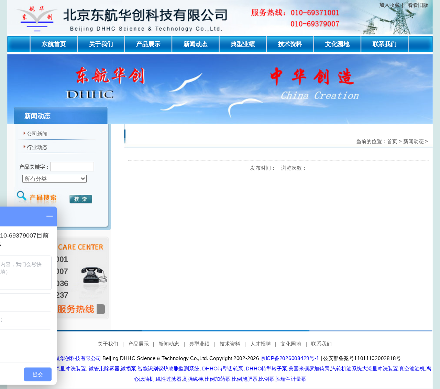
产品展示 (148, 44)
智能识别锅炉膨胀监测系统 (168, 369)
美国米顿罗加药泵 (309, 369)
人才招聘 (260, 344)
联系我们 (385, 44)
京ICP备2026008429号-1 (290, 358)
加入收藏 (389, 5)
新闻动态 (196, 44)
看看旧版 (418, 5)
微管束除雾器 (103, 369)
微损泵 (128, 369)
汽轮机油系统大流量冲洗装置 (364, 369)
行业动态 (37, 147)
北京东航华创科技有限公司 (70, 358)
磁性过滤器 (169, 379)
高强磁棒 (193, 379)
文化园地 (337, 44)
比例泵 (266, 379)
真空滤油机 (412, 369)
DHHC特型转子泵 (265, 369)
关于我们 (101, 44)
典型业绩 (243, 44)
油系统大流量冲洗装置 (60, 369)
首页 (392, 141)
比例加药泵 (217, 379)
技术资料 (290, 44)
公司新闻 (37, 134)
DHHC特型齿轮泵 (222, 369)
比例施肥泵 (244, 379)
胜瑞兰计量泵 (290, 379)
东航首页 (54, 44)
